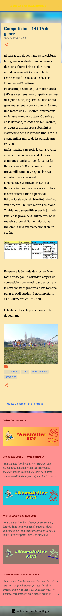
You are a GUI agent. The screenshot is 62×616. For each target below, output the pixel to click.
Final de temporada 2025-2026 (19, 515)
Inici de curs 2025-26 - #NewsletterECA (23, 456)
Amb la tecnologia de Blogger (33, 611)
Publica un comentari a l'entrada (24, 403)
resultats (11, 377)
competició (12, 371)
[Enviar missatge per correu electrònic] (6, 367)
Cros (25, 371)
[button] (6, 45)
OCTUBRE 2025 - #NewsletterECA (21, 574)
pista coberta (39, 371)
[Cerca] (57, 5)
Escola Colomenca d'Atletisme (28, 5)
